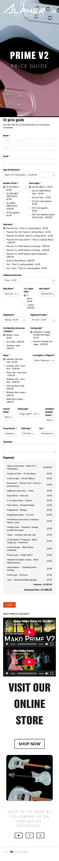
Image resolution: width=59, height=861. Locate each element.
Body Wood (11, 288)
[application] (29, 632)
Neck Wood (47, 288)
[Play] (7, 644)
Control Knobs (8, 410)
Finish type (28, 428)
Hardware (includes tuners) (50, 411)
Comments (7, 441)
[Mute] (46, 644)
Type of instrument (15, 169)
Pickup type (27, 408)
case (45, 428)
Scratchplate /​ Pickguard (44, 355)
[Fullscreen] (51, 644)
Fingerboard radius (42, 314)
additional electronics (12, 275)
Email (10, 156)
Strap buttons (10, 428)
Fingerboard (12, 314)
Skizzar (25, 852)
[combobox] (29, 175)
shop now (29, 743)
